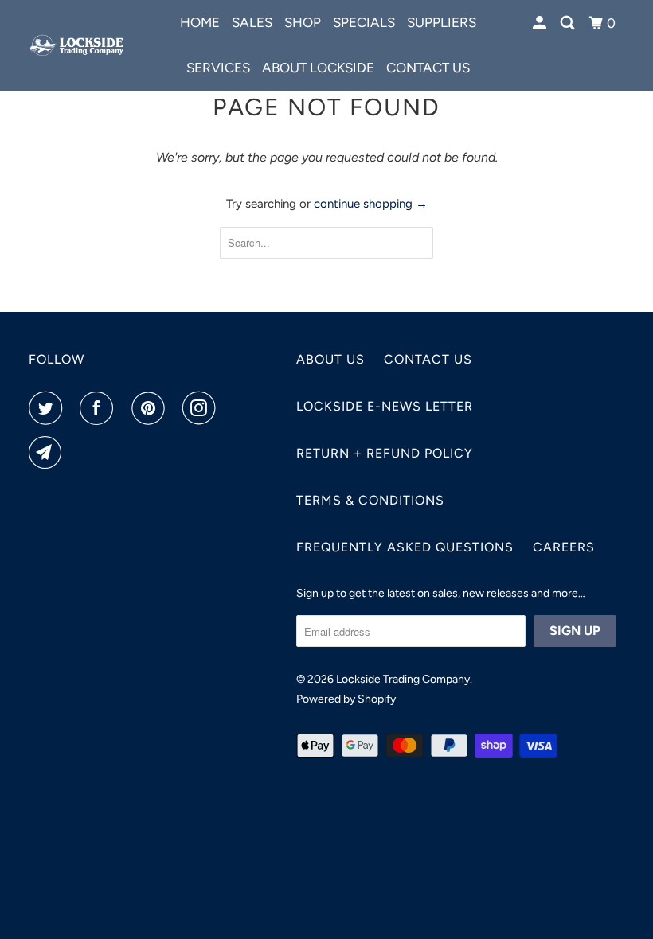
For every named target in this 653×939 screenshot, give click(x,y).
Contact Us (428, 359)
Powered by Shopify (346, 699)
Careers (564, 547)
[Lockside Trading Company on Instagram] (202, 408)
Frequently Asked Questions (405, 547)
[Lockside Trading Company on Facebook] (99, 408)
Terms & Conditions (370, 500)
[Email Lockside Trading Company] (48, 452)
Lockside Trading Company (403, 679)
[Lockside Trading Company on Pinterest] (151, 408)
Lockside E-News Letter (384, 406)
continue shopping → (371, 204)
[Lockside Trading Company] (78, 45)
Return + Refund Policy (384, 453)
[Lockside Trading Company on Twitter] (48, 408)
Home (200, 22)
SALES (252, 22)
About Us (330, 359)
